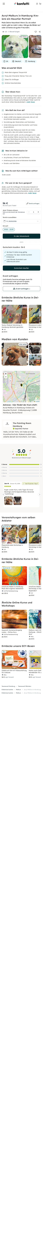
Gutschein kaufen (21, 268)
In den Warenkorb (21, 236)
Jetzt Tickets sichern (10, 210)
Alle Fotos (23, 37)
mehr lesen (31, 102)
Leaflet (37, 401)
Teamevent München (24, 686)
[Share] (39, 31)
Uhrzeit (5, 226)
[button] (21, 385)
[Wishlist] (36, 31)
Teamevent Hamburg (8, 686)
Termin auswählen (9, 217)
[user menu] (37, 4)
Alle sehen (23, 344)
